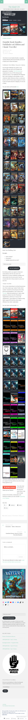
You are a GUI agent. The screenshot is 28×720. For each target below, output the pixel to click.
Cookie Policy (4, 714)
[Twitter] (6, 602)
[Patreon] (6, 605)
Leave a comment (8, 53)
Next (14, 705)
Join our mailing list (14, 268)
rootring (4, 704)
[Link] (15, 602)
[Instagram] (3, 602)
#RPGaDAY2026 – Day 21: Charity (10, 639)
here (18, 86)
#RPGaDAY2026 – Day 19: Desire (10, 648)
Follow (5, 690)
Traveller (5, 293)
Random (6, 705)
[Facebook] (13, 602)
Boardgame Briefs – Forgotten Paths (10, 642)
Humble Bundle (7, 38)
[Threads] (23, 602)
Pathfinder (15, 515)
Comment (21, 556)
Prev (4, 705)
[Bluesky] (18, 602)
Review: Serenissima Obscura (9, 636)
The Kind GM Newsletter (9, 618)
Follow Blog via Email (9, 680)
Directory (11, 705)
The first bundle (17, 71)
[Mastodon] (8, 602)
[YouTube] (10, 602)
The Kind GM (14, 6)
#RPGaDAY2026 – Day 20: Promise (10, 645)
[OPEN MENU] (1, 1)
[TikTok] (20, 602)
